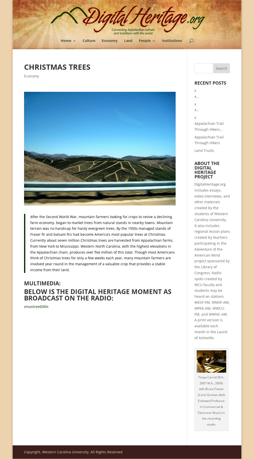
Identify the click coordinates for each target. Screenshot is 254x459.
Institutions (172, 41)
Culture (89, 41)
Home (66, 41)
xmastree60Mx (36, 306)
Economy (110, 41)
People (145, 41)
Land (128, 41)
